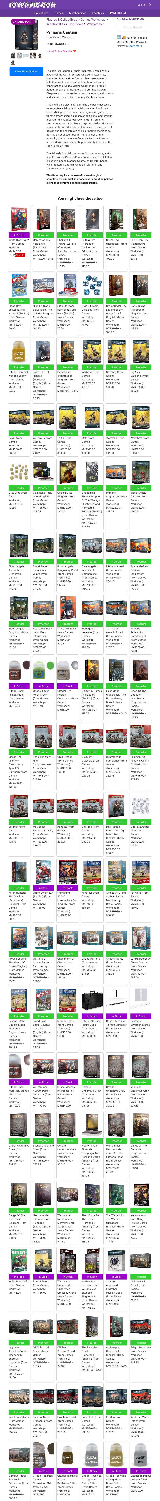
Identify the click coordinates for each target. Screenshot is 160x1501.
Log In (141, 4)
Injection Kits (55, 24)
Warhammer (95, 24)
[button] (150, 4)
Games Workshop (93, 19)
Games (59, 13)
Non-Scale (75, 24)
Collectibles (41, 13)
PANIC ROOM (118, 13)
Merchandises (77, 13)
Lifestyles (98, 13)
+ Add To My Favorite (61, 51)
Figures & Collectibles (61, 19)
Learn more (135, 45)
